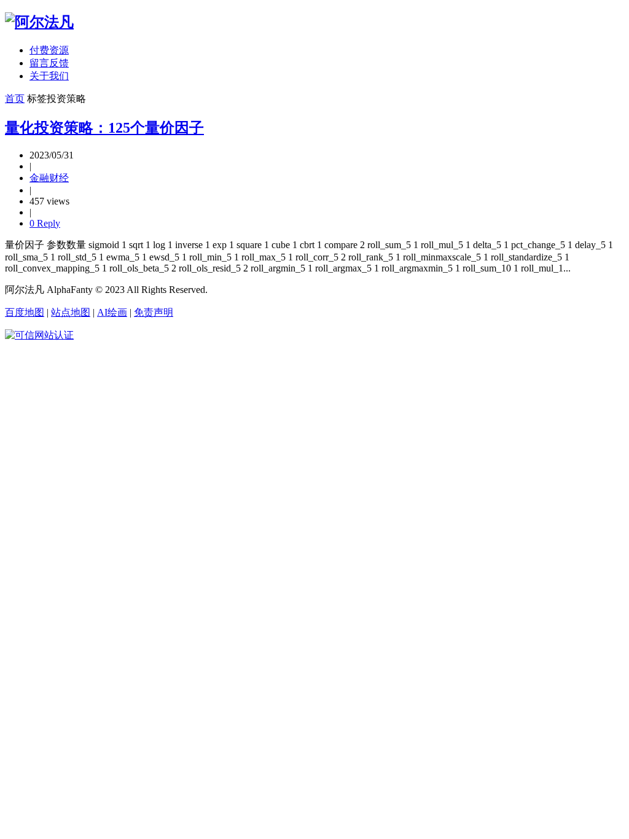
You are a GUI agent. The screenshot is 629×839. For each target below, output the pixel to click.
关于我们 (49, 76)
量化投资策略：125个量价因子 (104, 128)
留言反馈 (49, 63)
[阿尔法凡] (39, 22)
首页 (15, 98)
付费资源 (49, 50)
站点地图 (70, 312)
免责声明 (153, 312)
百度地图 (24, 312)
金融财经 (49, 178)
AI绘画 (112, 312)
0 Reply (44, 223)
